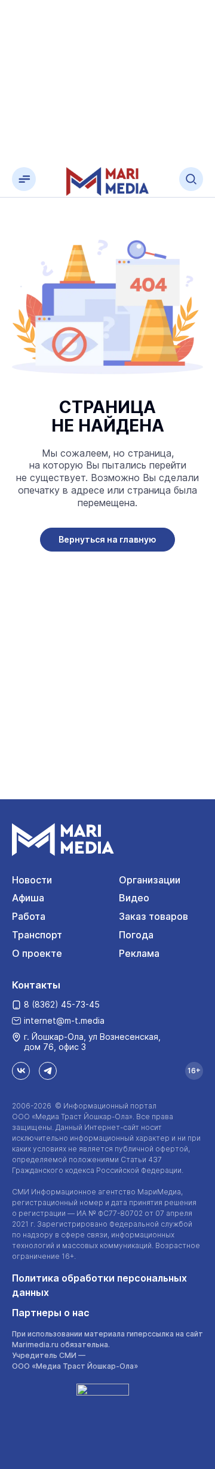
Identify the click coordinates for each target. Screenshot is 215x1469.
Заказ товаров (153, 916)
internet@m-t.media (64, 1020)
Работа (28, 916)
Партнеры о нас (51, 1313)
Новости (32, 880)
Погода (136, 935)
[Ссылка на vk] (21, 1071)
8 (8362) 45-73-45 (62, 1004)
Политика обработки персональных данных (99, 1285)
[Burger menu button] (24, 179)
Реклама (139, 953)
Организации (149, 880)
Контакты (36, 985)
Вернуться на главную (107, 539)
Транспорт (37, 935)
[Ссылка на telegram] (48, 1071)
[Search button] (191, 179)
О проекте (37, 953)
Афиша (28, 898)
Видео (134, 898)
